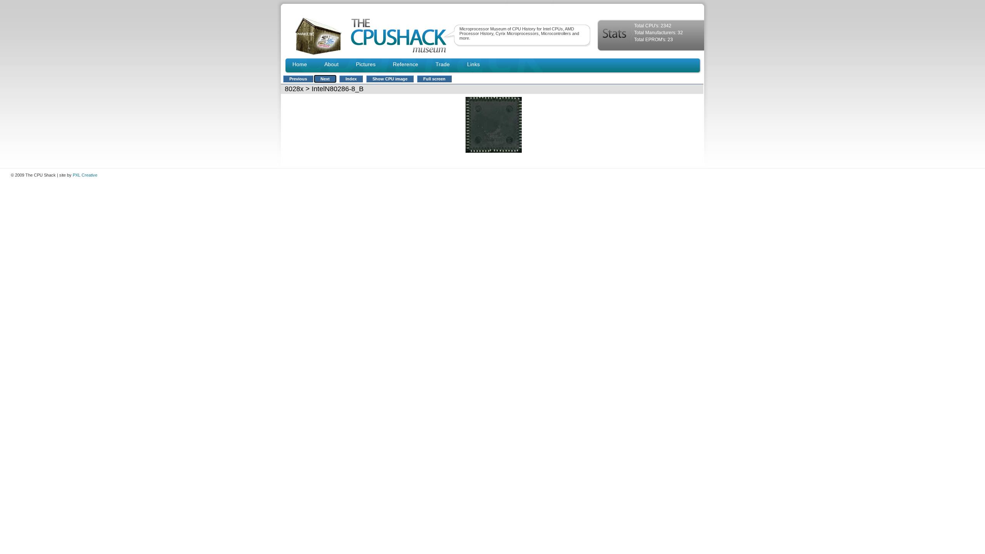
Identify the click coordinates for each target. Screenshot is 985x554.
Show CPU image (389, 79)
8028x (294, 89)
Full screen (434, 79)
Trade (443, 64)
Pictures (366, 64)
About (331, 64)
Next (325, 79)
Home (299, 64)
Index (351, 79)
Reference (405, 64)
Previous (298, 79)
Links (473, 64)
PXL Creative (85, 175)
